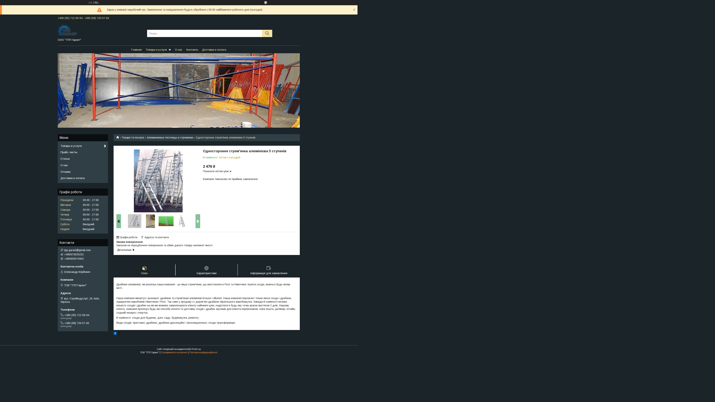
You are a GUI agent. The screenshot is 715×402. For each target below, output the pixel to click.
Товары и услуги (156, 49)
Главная (136, 49)
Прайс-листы (69, 152)
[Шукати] (267, 33)
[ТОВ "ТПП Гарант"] (100, 30)
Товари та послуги (133, 137)
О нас (178, 49)
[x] (119, 333)
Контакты (192, 49)
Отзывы (66, 171)
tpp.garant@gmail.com (77, 250)
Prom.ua (196, 349)
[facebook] (115, 333)
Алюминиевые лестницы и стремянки (170, 137)
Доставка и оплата (214, 49)
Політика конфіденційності (203, 352)
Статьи (65, 158)
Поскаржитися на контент (174, 352)
